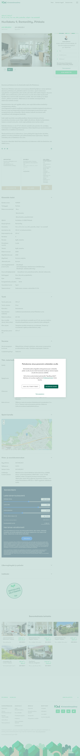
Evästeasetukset (48, 378)
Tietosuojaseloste (40, 394)
